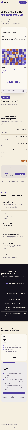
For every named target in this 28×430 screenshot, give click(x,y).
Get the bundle (20, 174)
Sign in (17, 427)
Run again (23, 91)
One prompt (5, 29)
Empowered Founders (12, 424)
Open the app (4, 427)
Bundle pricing (11, 427)
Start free (23, 2)
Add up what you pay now (9, 101)
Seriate (6, 2)
